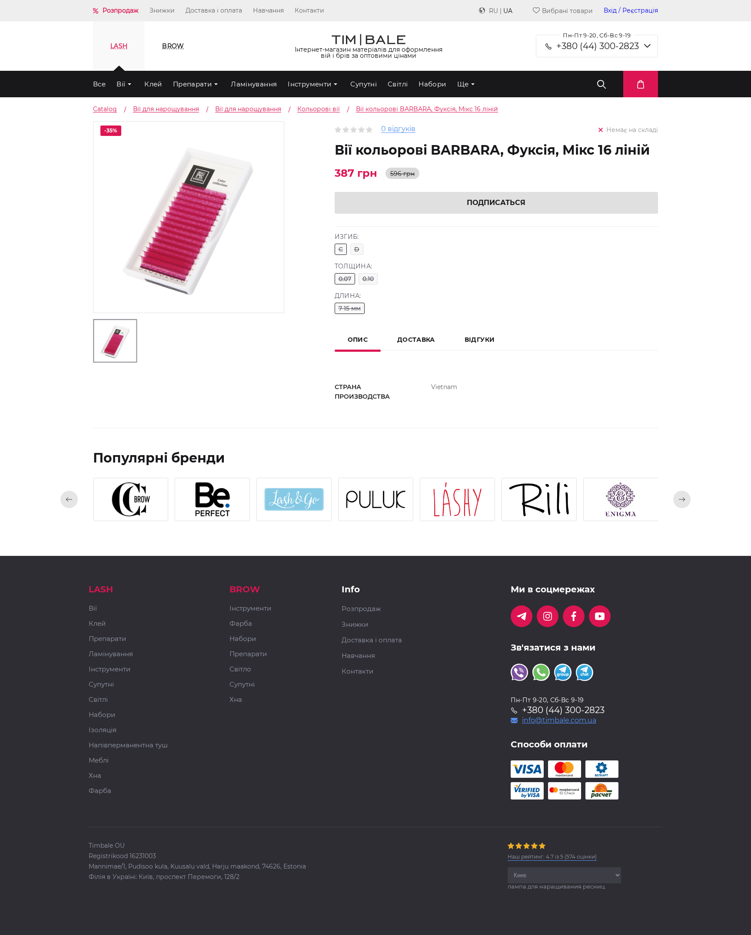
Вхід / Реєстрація (631, 10)
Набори (432, 84)
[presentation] (69, 499)
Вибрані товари (567, 10)
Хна (95, 776)
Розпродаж (121, 10)
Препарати (192, 84)
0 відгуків (398, 129)
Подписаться (496, 202)
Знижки (162, 10)
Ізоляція (102, 730)
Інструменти (309, 84)
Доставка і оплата (214, 10)
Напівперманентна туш (128, 745)
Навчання (268, 10)
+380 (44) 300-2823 (597, 46)
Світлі (398, 84)
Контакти (309, 10)
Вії (120, 84)
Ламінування (254, 84)
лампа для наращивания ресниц (556, 886)
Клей (153, 84)
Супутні (363, 84)
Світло (240, 669)
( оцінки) (552, 856)
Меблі (99, 760)
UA (507, 11)
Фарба (100, 791)
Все (99, 84)
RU (493, 11)
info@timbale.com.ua (559, 720)
